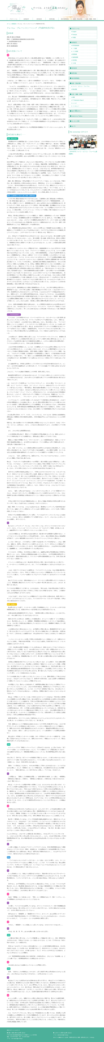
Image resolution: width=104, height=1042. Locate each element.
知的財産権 (75, 57)
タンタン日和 (75, 121)
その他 (74, 63)
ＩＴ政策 (74, 48)
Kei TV (73, 126)
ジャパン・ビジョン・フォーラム (80, 86)
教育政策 (74, 54)
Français (74, 34)
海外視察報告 (65, 19)
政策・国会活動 (77, 19)
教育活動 (52, 19)
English (74, 31)
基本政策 (39, 19)
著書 (73, 97)
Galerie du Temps (77, 116)
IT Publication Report (78, 100)
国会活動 (74, 89)
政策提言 (26, 19)
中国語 (74, 37)
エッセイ (74, 103)
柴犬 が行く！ (77, 111)
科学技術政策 (75, 45)
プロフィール (13, 19)
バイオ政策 (75, 51)
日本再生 (74, 60)
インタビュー (75, 106)
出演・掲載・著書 (90, 19)
